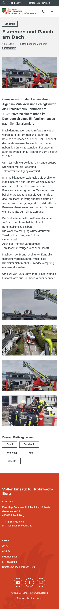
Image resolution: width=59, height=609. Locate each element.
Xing (31, 452)
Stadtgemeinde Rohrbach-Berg (18, 567)
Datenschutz (23, 598)
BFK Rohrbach (10, 556)
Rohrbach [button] (14, 3)
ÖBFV (5, 546)
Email (10, 444)
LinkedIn (11, 461)
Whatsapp (12, 452)
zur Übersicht (9, 48)
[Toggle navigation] (52, 11)
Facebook (29, 444)
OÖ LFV (6, 551)
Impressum (36, 598)
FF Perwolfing (9, 561)
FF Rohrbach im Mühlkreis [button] (38, 3)
